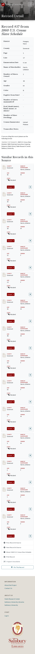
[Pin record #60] (30, 401)
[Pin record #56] (30, 321)
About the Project (11, 585)
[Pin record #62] (30, 455)
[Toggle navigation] (30, 4)
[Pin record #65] (30, 536)
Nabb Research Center (12, 599)
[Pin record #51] (30, 187)
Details (10, 187)
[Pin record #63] (30, 482)
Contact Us (8, 588)
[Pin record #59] (30, 374)
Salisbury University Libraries (14, 602)
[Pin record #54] (30, 267)
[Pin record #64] (30, 509)
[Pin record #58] (30, 348)
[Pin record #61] (30, 428)
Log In (7, 616)
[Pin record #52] (30, 213)
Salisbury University (11, 605)
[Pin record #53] (30, 240)
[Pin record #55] (30, 294)
